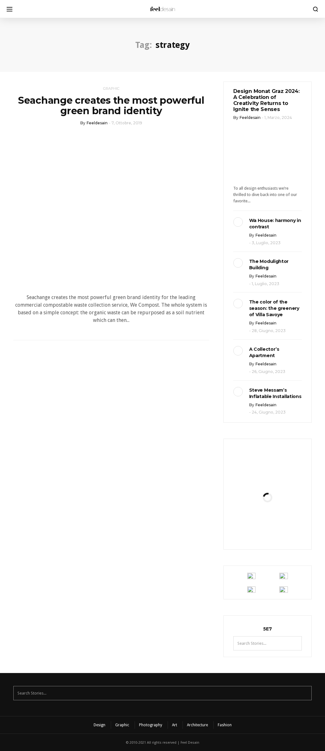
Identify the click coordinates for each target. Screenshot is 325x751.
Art (174, 725)
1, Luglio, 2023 (265, 283)
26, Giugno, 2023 (268, 371)
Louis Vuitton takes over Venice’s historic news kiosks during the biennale (267, 486)
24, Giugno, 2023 (269, 412)
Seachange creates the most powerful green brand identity (111, 106)
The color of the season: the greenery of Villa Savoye (274, 308)
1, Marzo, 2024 (278, 117)
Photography (150, 725)
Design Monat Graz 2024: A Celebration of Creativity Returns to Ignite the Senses (266, 100)
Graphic (111, 88)
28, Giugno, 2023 (269, 330)
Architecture (197, 725)
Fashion (225, 725)
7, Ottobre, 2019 (126, 123)
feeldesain (97, 123)
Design (99, 725)
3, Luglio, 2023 (266, 242)
